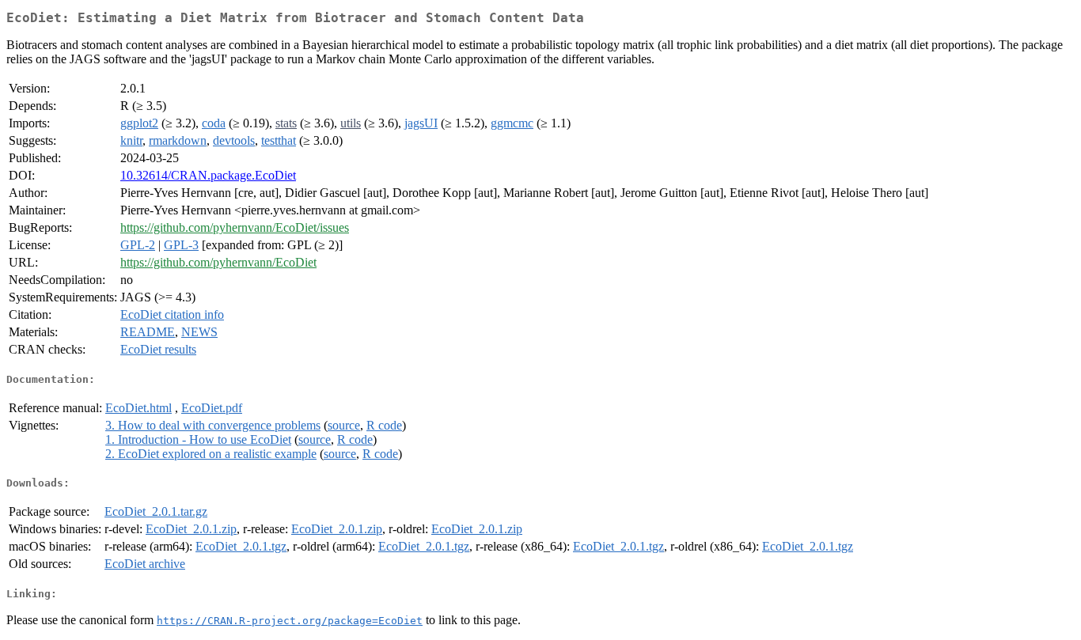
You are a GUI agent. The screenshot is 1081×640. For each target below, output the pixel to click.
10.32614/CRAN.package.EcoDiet (208, 175)
